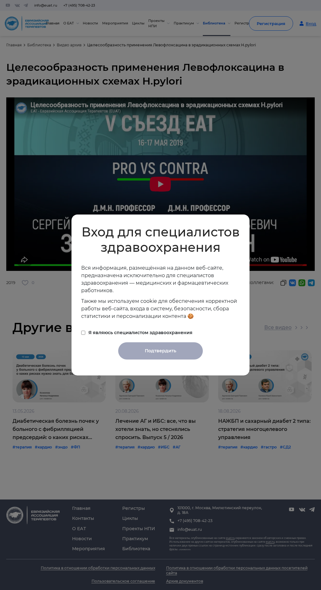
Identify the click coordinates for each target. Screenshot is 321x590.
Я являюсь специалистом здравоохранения (140, 332)
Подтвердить (160, 351)
